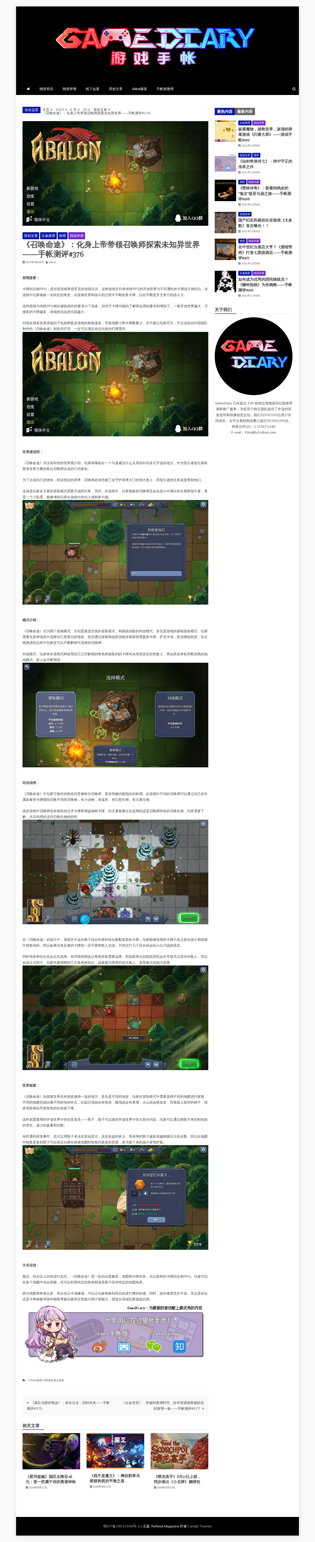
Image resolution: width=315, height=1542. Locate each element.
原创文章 (116, 89)
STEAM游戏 (35, 1380)
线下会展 (92, 89)
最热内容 (224, 111)
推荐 (62, 235)
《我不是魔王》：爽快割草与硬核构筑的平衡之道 (115, 1478)
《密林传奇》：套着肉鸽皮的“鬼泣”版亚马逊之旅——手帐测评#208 (264, 193)
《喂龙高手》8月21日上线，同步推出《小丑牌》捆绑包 (177, 1479)
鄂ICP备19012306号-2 (122, 1526)
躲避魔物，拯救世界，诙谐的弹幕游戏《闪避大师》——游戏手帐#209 (265, 134)
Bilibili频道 (139, 89)
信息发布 (245, 214)
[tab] (225, 111)
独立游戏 (59, 1380)
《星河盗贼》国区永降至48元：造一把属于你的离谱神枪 (51, 1479)
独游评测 (69, 89)
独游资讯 (46, 89)
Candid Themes (200, 1526)
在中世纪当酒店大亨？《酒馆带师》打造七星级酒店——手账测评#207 (265, 252)
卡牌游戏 (48, 1380)
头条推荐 (48, 235)
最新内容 (245, 111)
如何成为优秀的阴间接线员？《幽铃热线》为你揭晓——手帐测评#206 (265, 284)
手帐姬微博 (165, 89)
